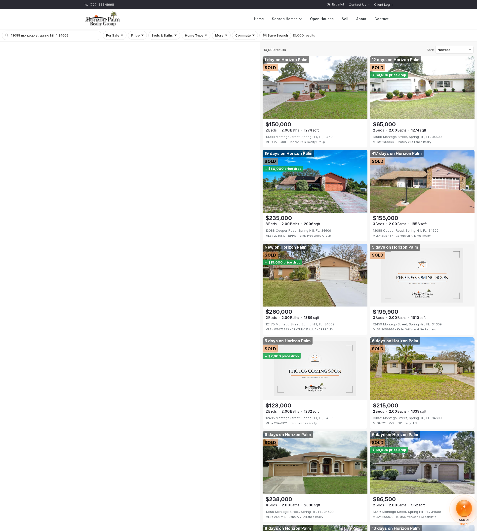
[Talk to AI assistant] (464, 509)
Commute (243, 35)
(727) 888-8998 (101, 4)
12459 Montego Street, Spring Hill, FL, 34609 (407, 324)
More (219, 35)
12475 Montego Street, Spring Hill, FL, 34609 (300, 324)
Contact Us (357, 4)
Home (259, 19)
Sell (345, 19)
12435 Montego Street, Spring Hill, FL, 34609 (300, 418)
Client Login (383, 4)
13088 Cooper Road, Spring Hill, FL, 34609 (298, 230)
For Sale (112, 35)
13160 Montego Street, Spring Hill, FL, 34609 (300, 512)
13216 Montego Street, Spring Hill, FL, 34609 (407, 512)
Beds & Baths (162, 35)
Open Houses (322, 19)
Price (135, 35)
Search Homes (285, 19)
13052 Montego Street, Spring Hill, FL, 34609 (407, 418)
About (361, 19)
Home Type (194, 35)
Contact (381, 19)
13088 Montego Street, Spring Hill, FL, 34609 (300, 137)
